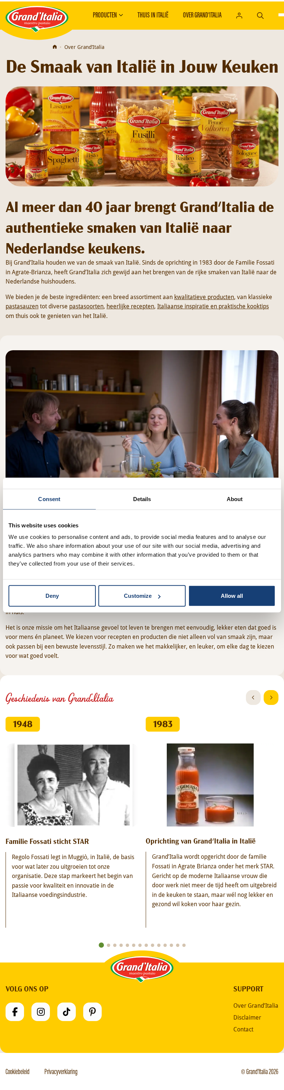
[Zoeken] (260, 15)
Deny (52, 596)
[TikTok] (66, 1012)
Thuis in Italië (153, 15)
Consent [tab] (49, 499)
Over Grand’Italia (202, 15)
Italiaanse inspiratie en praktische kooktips (213, 306)
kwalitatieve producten (204, 297)
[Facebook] (15, 1012)
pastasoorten (86, 306)
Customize (138, 596)
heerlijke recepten (130, 306)
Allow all (232, 596)
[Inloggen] (239, 15)
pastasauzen (22, 306)
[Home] (55, 47)
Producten (105, 15)
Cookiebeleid (18, 1071)
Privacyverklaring (61, 1071)
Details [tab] (142, 499)
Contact (243, 1029)
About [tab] (235, 499)
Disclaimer (247, 1017)
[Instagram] (40, 1012)
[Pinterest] (92, 1012)
